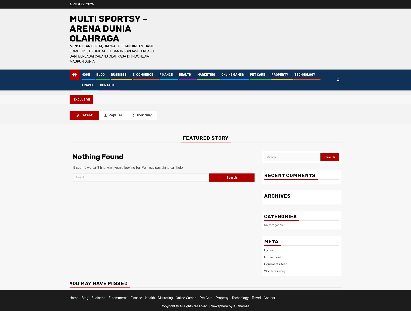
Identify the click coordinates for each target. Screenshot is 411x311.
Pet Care (257, 75)
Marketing (206, 75)
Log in (268, 250)
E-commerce (143, 75)
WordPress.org (274, 271)
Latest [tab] (86, 115)
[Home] (74, 75)
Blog (100, 75)
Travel (88, 85)
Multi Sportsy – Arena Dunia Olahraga (108, 28)
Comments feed (275, 264)
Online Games (232, 75)
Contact (107, 85)
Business (119, 75)
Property (279, 75)
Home (86, 75)
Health (185, 75)
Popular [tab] (115, 115)
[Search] (338, 80)
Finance (166, 75)
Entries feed (272, 257)
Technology (304, 75)
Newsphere (219, 306)
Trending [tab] (144, 115)
